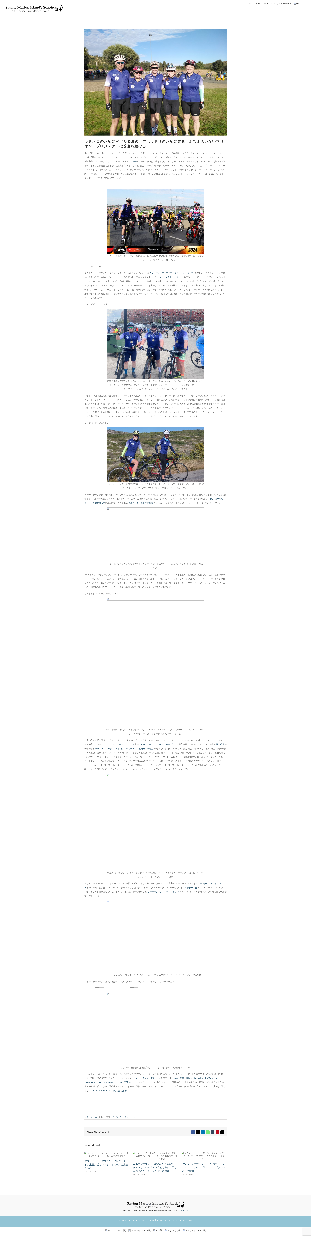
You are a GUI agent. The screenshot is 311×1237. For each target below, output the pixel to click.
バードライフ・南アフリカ (148, 1078)
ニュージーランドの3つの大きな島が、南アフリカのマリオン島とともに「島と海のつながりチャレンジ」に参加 (155, 1167)
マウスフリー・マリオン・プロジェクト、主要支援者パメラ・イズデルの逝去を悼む (106, 1164)
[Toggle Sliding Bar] (305, 3)
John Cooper (92, 1117)
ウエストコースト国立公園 (140, 503)
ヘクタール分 (191, 887)
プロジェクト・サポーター (171, 277)
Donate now (183, 1210)
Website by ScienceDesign (182, 1220)
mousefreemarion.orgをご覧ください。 (111, 1090)
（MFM (133, 161)
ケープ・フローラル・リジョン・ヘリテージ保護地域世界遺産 (124, 748)
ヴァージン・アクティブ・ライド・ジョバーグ (171, 273)
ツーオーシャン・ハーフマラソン (163, 891)
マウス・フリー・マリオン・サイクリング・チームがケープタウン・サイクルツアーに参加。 (203, 1167)
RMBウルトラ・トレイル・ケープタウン (160, 744)
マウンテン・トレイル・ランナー (119, 744)
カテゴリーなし (117, 1117)
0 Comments (130, 1117)
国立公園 (220, 744)
